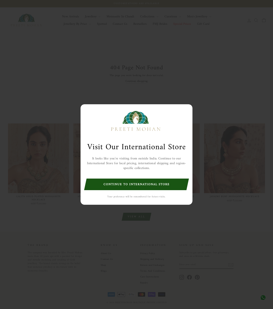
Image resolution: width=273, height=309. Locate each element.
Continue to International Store (137, 184)
